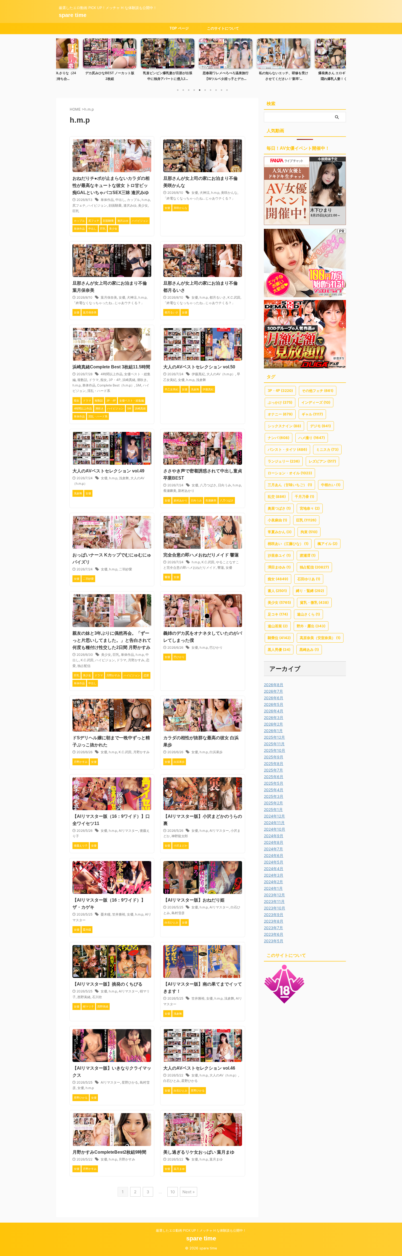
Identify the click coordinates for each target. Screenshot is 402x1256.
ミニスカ (327, 449)
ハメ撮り (311, 437)
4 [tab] (194, 90)
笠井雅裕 (118, 914)
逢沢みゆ (129, 205)
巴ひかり (216, 647)
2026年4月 (273, 711)
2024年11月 (274, 822)
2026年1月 (273, 730)
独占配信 (84, 666)
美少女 (143, 205)
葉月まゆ (216, 1159)
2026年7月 (273, 691)
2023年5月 (273, 941)
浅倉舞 (201, 380)
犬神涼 (204, 192)
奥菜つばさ (279, 508)
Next (339, 58)
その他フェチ (317, 390)
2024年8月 (273, 842)
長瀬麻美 (169, 491)
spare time (72, 15)
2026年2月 (273, 724)
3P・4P (115, 380)
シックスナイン (284, 426)
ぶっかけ (280, 402)
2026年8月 (273, 684)
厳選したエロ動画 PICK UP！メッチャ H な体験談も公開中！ (201, 1230)
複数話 (82, 380)
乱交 (277, 496)
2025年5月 (273, 783)
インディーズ (315, 402)
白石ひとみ (171, 1081)
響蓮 (220, 567)
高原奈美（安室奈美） (320, 638)
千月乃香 (304, 496)
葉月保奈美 (109, 297)
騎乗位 (279, 638)
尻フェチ (79, 205)
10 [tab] (227, 90)
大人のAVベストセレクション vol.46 (199, 1068)
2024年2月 (273, 881)
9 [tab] (221, 90)
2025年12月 (274, 737)
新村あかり (186, 491)
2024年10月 (274, 829)
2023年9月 (273, 914)
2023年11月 (274, 901)
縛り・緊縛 (310, 590)
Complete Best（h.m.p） (115, 385)
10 (172, 1191)
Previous (63, 58)
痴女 (103, 380)
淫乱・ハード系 (98, 391)
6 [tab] (205, 90)
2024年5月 (273, 862)
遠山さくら (308, 614)
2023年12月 (274, 895)
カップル (133, 200)
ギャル (312, 414)
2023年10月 (274, 908)
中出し (120, 200)
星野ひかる (130, 1082)
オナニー (280, 414)
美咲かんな (229, 192)
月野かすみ (136, 660)
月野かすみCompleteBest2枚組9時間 (109, 1152)
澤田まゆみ (279, 567)
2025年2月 (273, 803)
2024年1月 (273, 888)
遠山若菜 (278, 626)
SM (138, 385)
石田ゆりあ (308, 579)
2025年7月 (273, 770)
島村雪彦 (178, 913)
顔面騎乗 (115, 205)
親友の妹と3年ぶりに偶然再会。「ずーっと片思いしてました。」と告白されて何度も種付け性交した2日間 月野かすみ (111, 640)
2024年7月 (273, 849)
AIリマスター (128, 830)
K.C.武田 (234, 297)
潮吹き (142, 380)
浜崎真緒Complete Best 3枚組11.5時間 (111, 367)
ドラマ (94, 380)
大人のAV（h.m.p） (220, 374)
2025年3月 (273, 796)
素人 (277, 590)
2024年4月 (273, 868)
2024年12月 (274, 816)
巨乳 (75, 211)
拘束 (309, 532)
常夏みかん (280, 532)
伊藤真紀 (198, 374)
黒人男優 (279, 649)
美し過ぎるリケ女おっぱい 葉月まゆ (198, 1152)
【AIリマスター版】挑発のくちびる (107, 984)
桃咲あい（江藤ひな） (288, 543)
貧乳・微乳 (314, 602)
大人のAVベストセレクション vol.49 (108, 471)
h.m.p (146, 200)
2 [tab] (183, 90)
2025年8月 (273, 763)
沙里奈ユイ (279, 555)
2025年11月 (274, 743)
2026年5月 (273, 704)
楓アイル (327, 543)
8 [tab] (216, 90)
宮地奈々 (310, 508)
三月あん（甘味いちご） (290, 485)
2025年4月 (273, 789)
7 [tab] (210, 90)
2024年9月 (273, 835)
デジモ (320, 426)
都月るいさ (217, 297)
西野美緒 (84, 997)
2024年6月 (273, 855)
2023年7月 (273, 927)
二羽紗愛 (125, 569)
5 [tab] (199, 90)
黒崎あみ (309, 649)
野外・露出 (311, 626)
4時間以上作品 (112, 374)
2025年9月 (273, 757)
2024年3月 (273, 875)
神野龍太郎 (179, 836)
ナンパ (278, 437)
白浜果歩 (216, 752)
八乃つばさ (208, 485)
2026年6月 (273, 697)
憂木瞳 (105, 914)
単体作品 (107, 200)
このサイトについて (223, 28)
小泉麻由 (277, 520)
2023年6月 (273, 934)
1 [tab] (177, 90)
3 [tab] (188, 90)
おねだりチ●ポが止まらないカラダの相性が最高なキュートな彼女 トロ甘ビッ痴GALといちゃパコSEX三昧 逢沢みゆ (111, 185)
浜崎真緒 (128, 380)
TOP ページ (179, 28)
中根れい (330, 485)
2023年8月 (273, 921)
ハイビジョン (97, 205)
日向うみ (224, 485)
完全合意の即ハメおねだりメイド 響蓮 (201, 555)
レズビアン (322, 461)
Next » (188, 1191)
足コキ (278, 614)
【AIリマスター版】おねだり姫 (194, 900)
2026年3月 (273, 717)
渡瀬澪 (308, 555)
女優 (194, 192)
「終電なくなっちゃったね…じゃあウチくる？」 (199, 198)
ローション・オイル (290, 473)
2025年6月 (273, 776)
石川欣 (97, 997)
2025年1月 (273, 809)
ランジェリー (284, 461)
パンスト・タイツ (287, 449)
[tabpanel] (85, 61)
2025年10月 (274, 750)
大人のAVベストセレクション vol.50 (199, 367)
